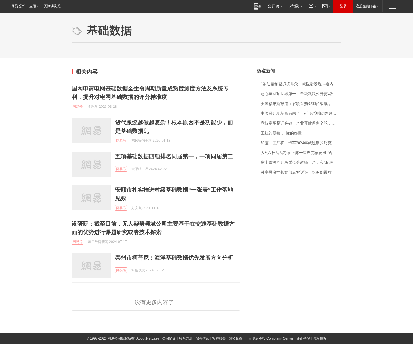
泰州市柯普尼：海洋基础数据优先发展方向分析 (174, 257)
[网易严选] (295, 6)
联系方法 (185, 338)
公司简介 (169, 338)
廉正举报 (303, 338)
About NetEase (147, 338)
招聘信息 (202, 338)
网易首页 (18, 6)
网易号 (77, 107)
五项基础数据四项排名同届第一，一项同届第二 (174, 156)
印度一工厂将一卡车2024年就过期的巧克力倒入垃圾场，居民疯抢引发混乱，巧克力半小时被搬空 (301, 143)
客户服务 (219, 338)
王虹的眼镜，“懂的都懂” (282, 133)
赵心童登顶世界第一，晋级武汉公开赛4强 (297, 94)
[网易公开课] (275, 6)
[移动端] (257, 6)
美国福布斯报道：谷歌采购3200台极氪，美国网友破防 (301, 104)
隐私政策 (235, 338)
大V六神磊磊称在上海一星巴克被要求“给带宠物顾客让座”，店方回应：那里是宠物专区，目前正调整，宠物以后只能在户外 (301, 153)
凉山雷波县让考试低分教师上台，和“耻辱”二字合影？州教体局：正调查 (301, 162)
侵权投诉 (319, 338)
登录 (343, 6)
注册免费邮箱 (366, 6)
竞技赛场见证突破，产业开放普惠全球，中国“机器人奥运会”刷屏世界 (301, 123)
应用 (32, 6)
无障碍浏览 (52, 6)
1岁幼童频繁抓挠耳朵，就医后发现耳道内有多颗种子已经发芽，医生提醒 (301, 84)
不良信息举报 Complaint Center (269, 338)
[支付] (312, 6)
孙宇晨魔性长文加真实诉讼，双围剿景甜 (296, 172)
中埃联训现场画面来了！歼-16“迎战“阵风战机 (300, 113)
